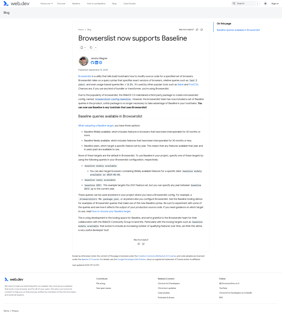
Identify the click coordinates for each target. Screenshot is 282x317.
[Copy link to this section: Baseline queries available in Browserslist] (145, 116)
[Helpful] (197, 29)
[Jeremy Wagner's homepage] (100, 63)
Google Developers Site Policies (131, 259)
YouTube (223, 288)
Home (81, 29)
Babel (181, 84)
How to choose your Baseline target (111, 211)
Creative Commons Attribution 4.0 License (157, 256)
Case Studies (130, 3)
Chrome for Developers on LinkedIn (235, 292)
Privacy (15, 311)
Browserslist (84, 76)
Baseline (76, 3)
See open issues (103, 288)
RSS (221, 297)
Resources (45, 3)
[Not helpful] (201, 29)
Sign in (275, 3)
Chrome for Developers (169, 283)
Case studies (164, 292)
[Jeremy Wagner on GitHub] (92, 63)
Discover (61, 3)
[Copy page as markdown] (91, 47)
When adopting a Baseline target (96, 125)
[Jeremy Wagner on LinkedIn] (96, 63)
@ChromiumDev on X (229, 283)
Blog (114, 3)
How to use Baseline (96, 3)
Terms (6, 311)
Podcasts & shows (166, 297)
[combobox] (245, 3)
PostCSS (193, 84)
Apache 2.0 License (90, 259)
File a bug (100, 283)
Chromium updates (167, 288)
